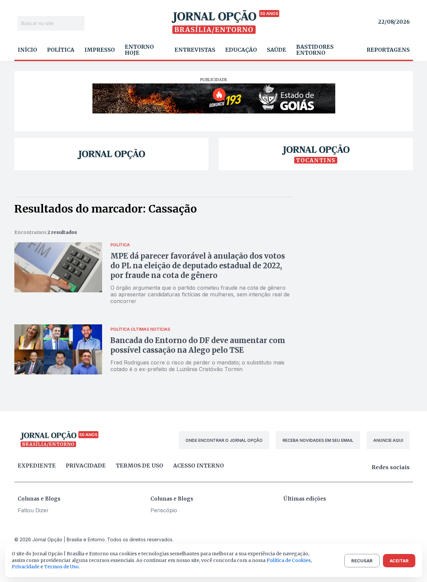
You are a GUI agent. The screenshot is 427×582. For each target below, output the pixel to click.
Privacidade (86, 466)
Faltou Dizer (33, 510)
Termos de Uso (61, 567)
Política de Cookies (289, 560)
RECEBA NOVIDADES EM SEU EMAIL (318, 440)
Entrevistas (194, 49)
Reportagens (388, 49)
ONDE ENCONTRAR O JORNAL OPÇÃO (224, 440)
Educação (241, 49)
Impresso (99, 49)
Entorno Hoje (139, 50)
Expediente (37, 466)
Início (27, 49)
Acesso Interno (198, 466)
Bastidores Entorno (315, 50)
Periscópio (163, 510)
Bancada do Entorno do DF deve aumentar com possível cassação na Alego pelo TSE (197, 345)
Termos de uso (139, 466)
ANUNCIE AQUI (388, 440)
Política (60, 49)
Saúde (276, 49)
